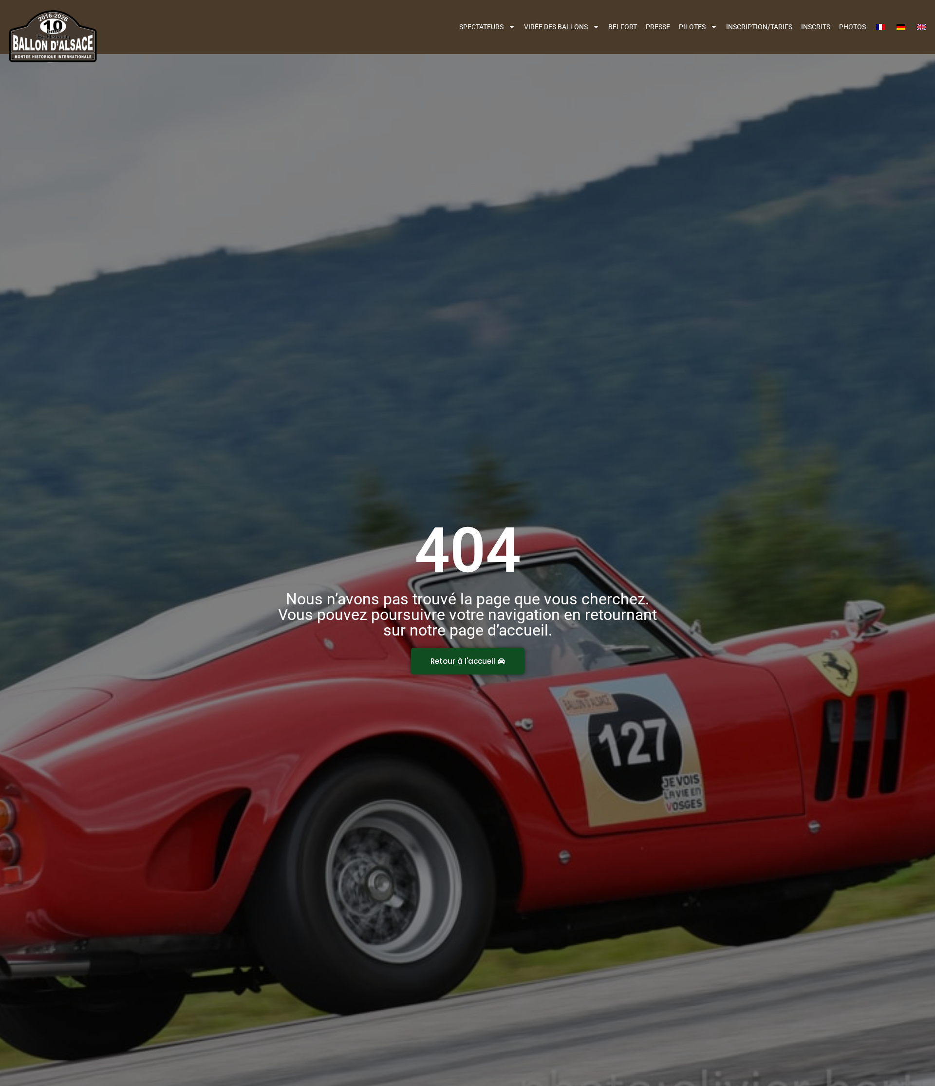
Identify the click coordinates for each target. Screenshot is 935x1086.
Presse (658, 27)
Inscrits (815, 27)
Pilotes (692, 27)
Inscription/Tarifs (759, 27)
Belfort (622, 27)
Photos (852, 27)
